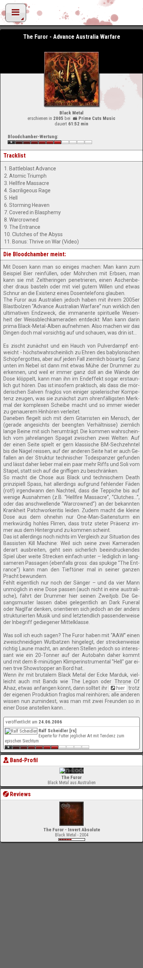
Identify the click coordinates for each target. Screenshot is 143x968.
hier (120, 688)
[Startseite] (71, 14)
